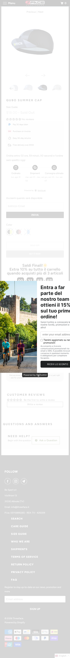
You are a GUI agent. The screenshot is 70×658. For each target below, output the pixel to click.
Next (40, 11)
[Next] (43, 75)
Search (17, 518)
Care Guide (19, 526)
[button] (13, 119)
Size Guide (12, 107)
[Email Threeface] (24, 481)
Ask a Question (48, 440)
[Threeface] (35, 3)
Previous (31, 11)
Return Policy (22, 564)
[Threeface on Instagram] (16, 481)
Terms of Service (24, 556)
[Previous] (27, 75)
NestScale (42, 190)
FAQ (14, 579)
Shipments (19, 549)
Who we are (20, 541)
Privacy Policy (23, 572)
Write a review (35, 404)
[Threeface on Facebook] (8, 481)
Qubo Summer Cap (24, 100)
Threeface (18, 618)
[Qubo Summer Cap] (35, 43)
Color (9, 224)
